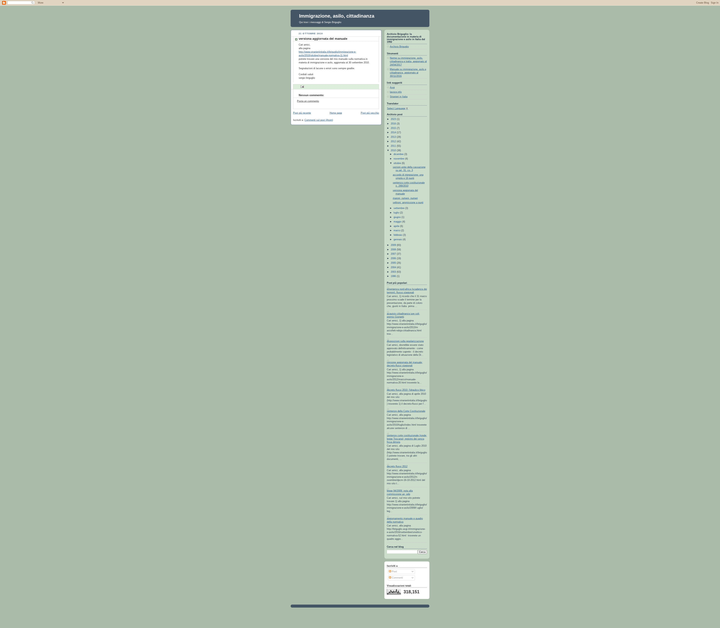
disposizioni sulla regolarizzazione (405, 341)
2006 (394, 258)
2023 (394, 119)
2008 (394, 249)
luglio (397, 212)
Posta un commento (308, 101)
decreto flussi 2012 (397, 466)
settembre (399, 208)
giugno (397, 217)
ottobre (398, 163)
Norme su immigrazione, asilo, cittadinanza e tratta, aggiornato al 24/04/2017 (408, 61)
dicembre (399, 154)
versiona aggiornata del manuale (323, 38)
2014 (394, 132)
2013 (394, 137)
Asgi (392, 87)
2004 (394, 267)
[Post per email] (302, 86)
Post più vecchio (370, 113)
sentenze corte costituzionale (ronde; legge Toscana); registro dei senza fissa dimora (407, 438)
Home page (336, 113)
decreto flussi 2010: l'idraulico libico (406, 390)
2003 (394, 272)
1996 (394, 276)
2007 (394, 254)
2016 (394, 123)
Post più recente (302, 113)
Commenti (397, 577)
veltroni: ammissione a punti (408, 202)
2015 (394, 128)
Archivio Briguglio (399, 46)
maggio (398, 221)
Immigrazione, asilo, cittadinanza (336, 16)
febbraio (398, 235)
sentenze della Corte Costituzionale (406, 411)
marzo (397, 230)
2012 (394, 141)
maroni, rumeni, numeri (405, 198)
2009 (394, 245)
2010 (394, 150)
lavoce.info (396, 92)
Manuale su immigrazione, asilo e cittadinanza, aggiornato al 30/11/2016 (408, 72)
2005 (394, 263)
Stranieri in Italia (398, 96)
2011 (394, 146)
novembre (399, 158)
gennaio (398, 239)
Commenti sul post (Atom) (318, 120)
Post (394, 571)
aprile (397, 226)
